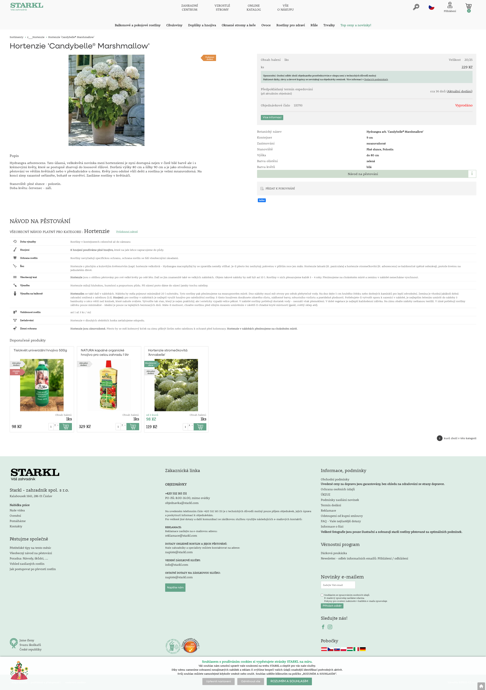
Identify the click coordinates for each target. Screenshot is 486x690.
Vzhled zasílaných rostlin (27, 564)
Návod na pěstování (363, 174)
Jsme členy (27, 640)
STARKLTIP (16, 372)
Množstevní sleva (150, 364)
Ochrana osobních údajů (338, 489)
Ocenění (15, 515)
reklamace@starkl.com (181, 535)
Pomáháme (18, 521)
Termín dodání (331, 505)
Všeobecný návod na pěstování (31, 553)
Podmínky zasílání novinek (340, 500)
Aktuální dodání (459, 91)
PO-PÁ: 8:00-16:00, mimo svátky (187, 498)
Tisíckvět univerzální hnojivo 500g (40, 350)
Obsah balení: (63, 415)
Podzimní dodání (209, 58)
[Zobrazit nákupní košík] (468, 6)
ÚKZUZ (325, 494)
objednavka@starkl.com (182, 503)
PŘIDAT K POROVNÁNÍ (280, 188)
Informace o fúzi (332, 526)
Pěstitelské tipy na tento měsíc (30, 548)
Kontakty (16, 526)
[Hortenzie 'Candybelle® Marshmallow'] (106, 100)
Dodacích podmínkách (376, 79)
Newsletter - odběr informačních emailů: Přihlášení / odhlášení (364, 558)
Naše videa (17, 510)
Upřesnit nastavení (218, 681)
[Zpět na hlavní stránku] (481, 686)
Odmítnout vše (250, 681)
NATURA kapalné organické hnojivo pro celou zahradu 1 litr (105, 352)
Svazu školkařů (30, 645)
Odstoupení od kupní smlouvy (342, 516)
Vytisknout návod (127, 231)
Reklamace (328, 510)
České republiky (31, 649)
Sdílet (262, 200)
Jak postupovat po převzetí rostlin (33, 569)
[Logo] (27, 7)
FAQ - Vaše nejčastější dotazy (341, 521)
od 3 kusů (152, 415)
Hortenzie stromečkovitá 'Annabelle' (167, 352)
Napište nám (175, 587)
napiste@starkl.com (179, 552)
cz (431, 7)
